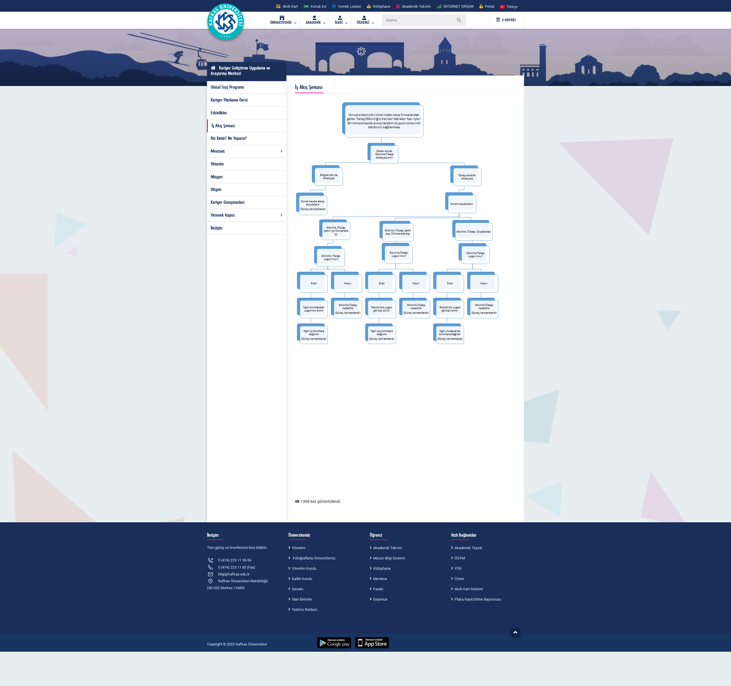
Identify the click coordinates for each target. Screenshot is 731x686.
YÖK (458, 568)
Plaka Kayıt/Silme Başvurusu (478, 599)
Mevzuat (218, 151)
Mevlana (380, 579)
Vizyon (216, 189)
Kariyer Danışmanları (227, 202)
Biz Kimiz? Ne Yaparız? (229, 138)
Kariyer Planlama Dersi (229, 100)
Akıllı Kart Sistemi (469, 589)
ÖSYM (460, 558)
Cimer (459, 579)
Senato (297, 589)
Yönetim (217, 164)
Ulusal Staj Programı (227, 87)
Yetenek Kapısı (222, 215)
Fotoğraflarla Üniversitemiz (314, 558)
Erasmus (380, 599)
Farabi (378, 589)
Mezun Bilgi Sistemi (389, 558)
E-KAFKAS (509, 20)
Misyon (216, 176)
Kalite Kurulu (302, 579)
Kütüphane (382, 568)
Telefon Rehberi (304, 609)
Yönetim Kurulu (304, 568)
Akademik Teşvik (468, 548)
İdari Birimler (302, 599)
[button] (509, 6)
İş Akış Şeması (223, 125)
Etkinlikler (219, 112)
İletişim (216, 228)
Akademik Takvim (387, 548)
